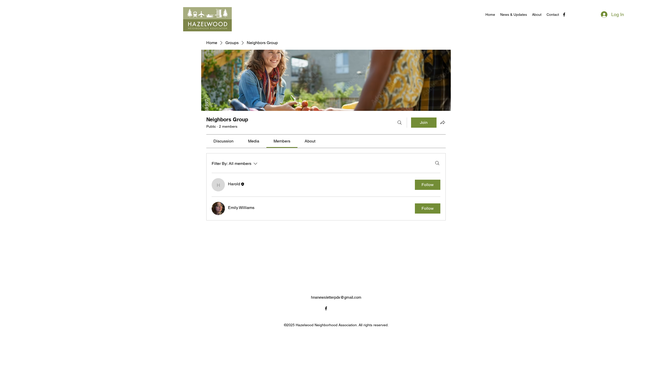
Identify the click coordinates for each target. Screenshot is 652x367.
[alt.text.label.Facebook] (564, 14)
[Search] (400, 122)
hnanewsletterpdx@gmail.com (336, 297)
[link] (223, 141)
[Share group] (443, 122)
